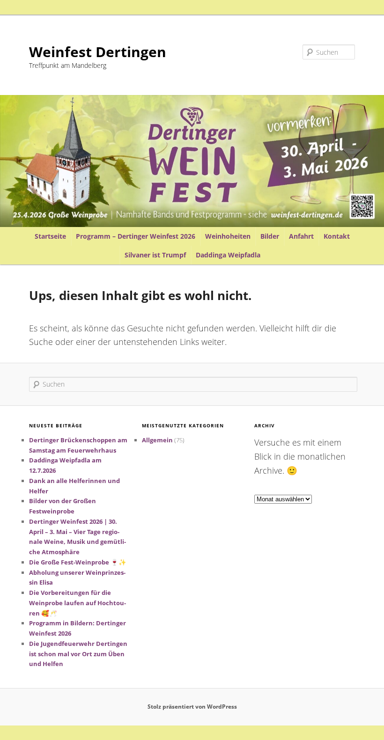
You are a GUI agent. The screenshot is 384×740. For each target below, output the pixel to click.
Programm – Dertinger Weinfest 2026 (135, 236)
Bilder (269, 236)
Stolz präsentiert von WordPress (192, 707)
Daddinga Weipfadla (228, 254)
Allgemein (157, 440)
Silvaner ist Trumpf (155, 254)
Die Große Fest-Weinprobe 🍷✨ (77, 562)
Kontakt (337, 236)
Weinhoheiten (228, 236)
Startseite (50, 236)
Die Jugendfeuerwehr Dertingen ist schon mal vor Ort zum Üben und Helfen (78, 653)
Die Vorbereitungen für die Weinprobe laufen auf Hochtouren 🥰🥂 (77, 602)
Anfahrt (301, 236)
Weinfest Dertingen (97, 51)
